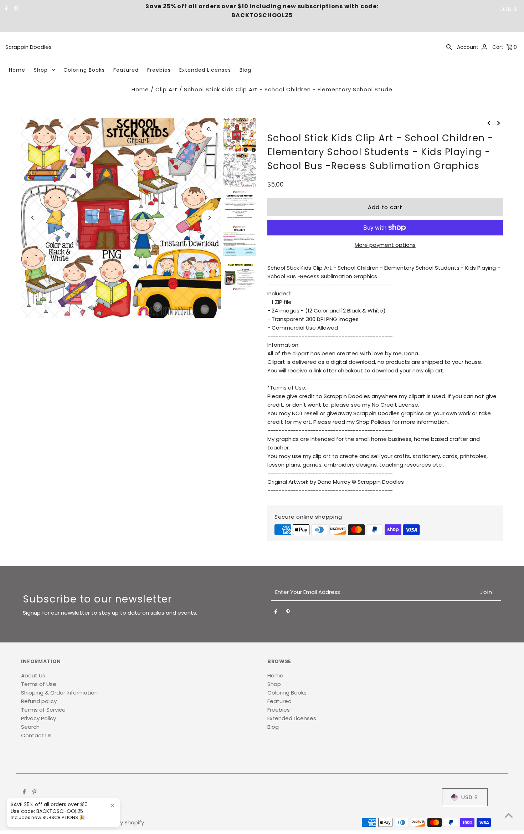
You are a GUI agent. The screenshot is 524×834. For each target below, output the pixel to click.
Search (30, 727)
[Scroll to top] (509, 815)
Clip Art (166, 89)
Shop (41, 69)
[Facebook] (5, 9)
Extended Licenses (205, 69)
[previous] (488, 123)
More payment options (385, 245)
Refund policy (39, 701)
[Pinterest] (15, 9)
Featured (126, 69)
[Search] (449, 46)
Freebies (159, 69)
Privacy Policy (38, 718)
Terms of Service (43, 709)
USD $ (509, 9)
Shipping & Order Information (59, 692)
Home (17, 69)
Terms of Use (38, 684)
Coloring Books (84, 69)
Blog (245, 69)
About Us (33, 675)
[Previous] (33, 218)
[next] (498, 123)
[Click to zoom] (209, 129)
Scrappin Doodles (28, 47)
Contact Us (36, 735)
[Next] (209, 218)
